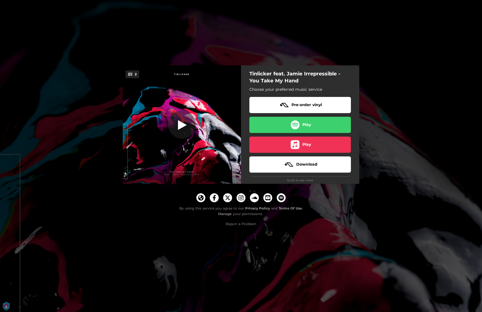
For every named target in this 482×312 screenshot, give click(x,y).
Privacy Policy (257, 208)
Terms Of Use (290, 208)
